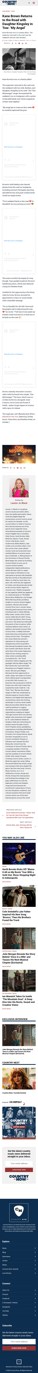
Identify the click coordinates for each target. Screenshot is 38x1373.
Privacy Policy (17, 1367)
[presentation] (19, 854)
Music (4, 909)
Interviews (6, 951)
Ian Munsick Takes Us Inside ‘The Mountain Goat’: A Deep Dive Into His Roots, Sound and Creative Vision (18, 1000)
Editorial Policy (27, 1367)
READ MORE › (7, 882)
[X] (15, 43)
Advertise (9, 1367)
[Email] (26, 43)
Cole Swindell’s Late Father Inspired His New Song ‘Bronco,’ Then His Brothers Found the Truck (16, 916)
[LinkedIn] (22, 43)
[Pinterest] (19, 43)
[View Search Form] (29, 2)
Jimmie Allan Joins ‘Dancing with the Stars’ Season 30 (19, 826)
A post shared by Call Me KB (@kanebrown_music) (19, 177)
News (13, 11)
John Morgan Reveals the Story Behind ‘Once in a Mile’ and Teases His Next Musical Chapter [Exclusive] (18, 958)
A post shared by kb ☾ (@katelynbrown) (19, 270)
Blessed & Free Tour (10, 416)
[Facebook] (12, 43)
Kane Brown (6, 11)
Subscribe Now (19, 1170)
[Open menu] (34, 3)
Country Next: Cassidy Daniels (14, 1093)
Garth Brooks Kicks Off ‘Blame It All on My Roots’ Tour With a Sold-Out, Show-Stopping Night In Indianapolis (18, 873)
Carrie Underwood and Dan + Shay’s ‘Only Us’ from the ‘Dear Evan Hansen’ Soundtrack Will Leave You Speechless (20, 815)
